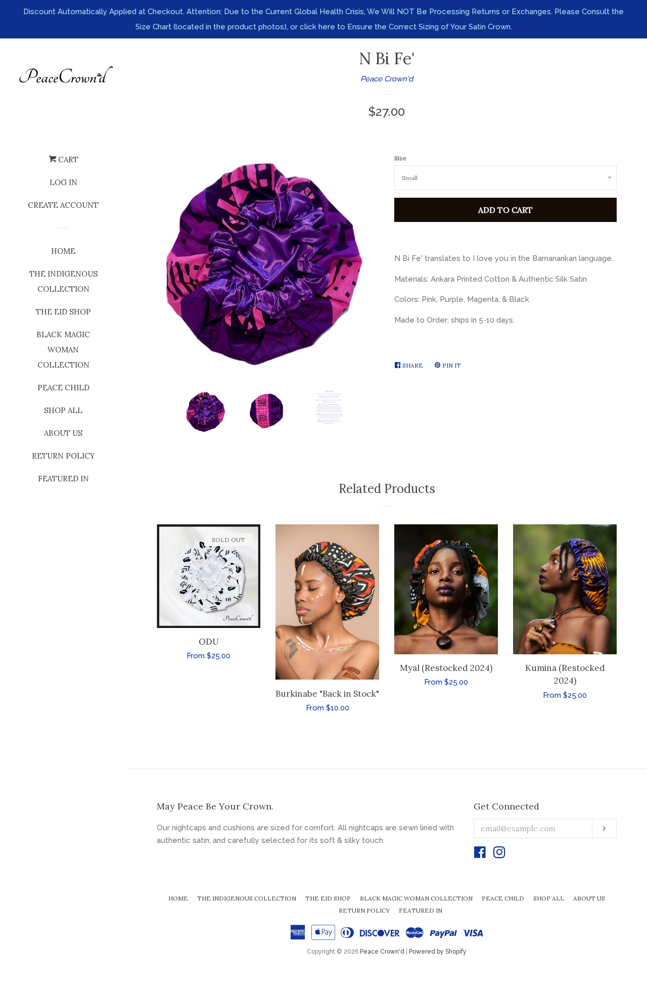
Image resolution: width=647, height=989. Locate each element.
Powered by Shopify (438, 951)
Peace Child (63, 387)
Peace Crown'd (386, 78)
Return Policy (63, 456)
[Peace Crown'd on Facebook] (480, 854)
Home (63, 251)
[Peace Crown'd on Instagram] (499, 854)
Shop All (63, 410)
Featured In (63, 478)
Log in (63, 182)
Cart (67, 159)
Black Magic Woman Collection (63, 350)
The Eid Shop (63, 312)
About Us (63, 433)
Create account (63, 205)
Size (400, 158)
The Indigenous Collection (63, 281)
